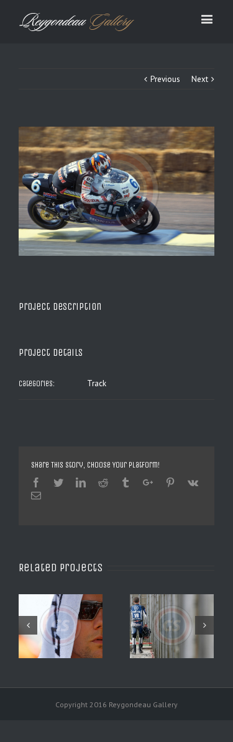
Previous (165, 79)
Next (199, 79)
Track (96, 383)
